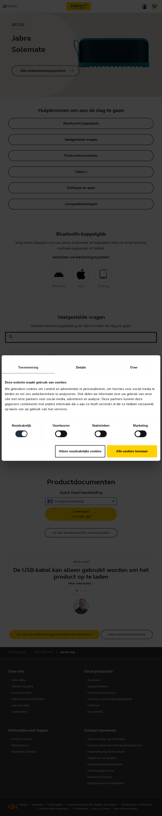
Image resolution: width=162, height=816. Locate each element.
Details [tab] (81, 367)
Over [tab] (133, 367)
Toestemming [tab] (28, 367)
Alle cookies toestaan (132, 451)
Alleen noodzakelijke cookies (80, 451)
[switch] (61, 433)
